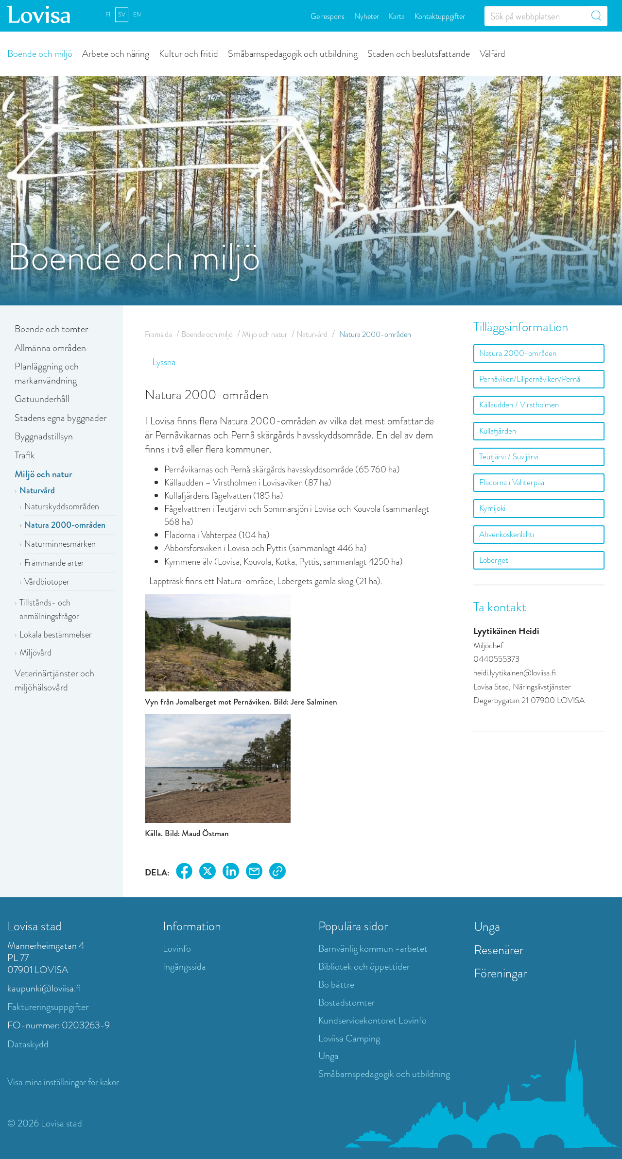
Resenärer (498, 950)
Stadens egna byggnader (60, 418)
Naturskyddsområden (61, 506)
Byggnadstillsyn (44, 436)
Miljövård (35, 652)
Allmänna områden (50, 348)
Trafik (25, 455)
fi (107, 14)
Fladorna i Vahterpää (511, 482)
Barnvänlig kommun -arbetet (373, 948)
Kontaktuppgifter (440, 15)
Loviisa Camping (349, 1038)
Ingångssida (184, 966)
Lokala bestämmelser (55, 634)
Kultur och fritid (188, 53)
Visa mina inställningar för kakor (63, 1082)
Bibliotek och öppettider (364, 966)
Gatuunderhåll (42, 399)
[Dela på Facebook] (184, 873)
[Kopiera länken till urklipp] (277, 873)
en (137, 14)
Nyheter (366, 15)
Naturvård (37, 490)
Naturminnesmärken (60, 544)
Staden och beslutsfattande (418, 53)
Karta (397, 15)
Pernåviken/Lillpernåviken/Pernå (529, 379)
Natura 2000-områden (64, 525)
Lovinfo (177, 948)
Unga (328, 1056)
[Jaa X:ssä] (207, 873)
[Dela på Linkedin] (230, 873)
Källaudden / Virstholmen (519, 405)
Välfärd (492, 53)
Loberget (493, 560)
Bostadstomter (346, 1002)
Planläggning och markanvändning (47, 373)
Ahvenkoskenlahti (506, 534)
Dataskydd (28, 1044)
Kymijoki (492, 508)
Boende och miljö (39, 53)
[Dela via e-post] (254, 873)
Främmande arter (54, 562)
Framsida (158, 334)
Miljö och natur (43, 474)
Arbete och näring (115, 53)
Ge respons (328, 15)
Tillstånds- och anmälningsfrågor (49, 609)
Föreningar (500, 973)
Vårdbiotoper (46, 581)
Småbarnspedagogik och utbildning (293, 53)
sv (121, 14)
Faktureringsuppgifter (47, 1007)
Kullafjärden (497, 431)
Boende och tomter (51, 329)
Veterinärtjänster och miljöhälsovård (54, 680)
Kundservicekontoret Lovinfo (372, 1020)
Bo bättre (336, 984)
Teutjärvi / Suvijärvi (508, 457)
